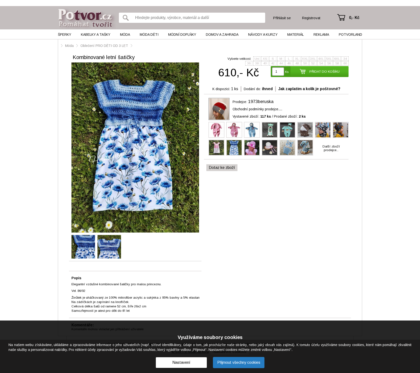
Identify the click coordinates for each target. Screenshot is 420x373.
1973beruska (260, 101)
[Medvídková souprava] (287, 148)
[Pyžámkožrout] (270, 130)
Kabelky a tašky (95, 34)
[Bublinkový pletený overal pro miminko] (234, 130)
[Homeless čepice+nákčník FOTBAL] (323, 130)
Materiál (295, 34)
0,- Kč (354, 18)
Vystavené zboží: (252, 116)
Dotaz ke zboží (222, 167)
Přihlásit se (282, 18)
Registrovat (311, 18)
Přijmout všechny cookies (238, 362)
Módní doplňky (182, 34)
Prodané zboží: (290, 116)
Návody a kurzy (263, 34)
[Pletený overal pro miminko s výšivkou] (216, 130)
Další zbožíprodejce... (331, 148)
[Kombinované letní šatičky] (135, 147)
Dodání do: (252, 89)
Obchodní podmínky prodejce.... (257, 109)
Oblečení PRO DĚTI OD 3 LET (104, 46)
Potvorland (350, 34)
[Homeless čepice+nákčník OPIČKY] (305, 130)
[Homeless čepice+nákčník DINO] (341, 130)
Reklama (321, 34)
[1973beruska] (219, 109)
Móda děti (149, 34)
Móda (125, 34)
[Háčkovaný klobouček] (252, 148)
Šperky (64, 34)
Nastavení (181, 362)
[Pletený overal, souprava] (287, 130)
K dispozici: (221, 89)
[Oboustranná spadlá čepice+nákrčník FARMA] (305, 148)
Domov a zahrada (222, 34)
